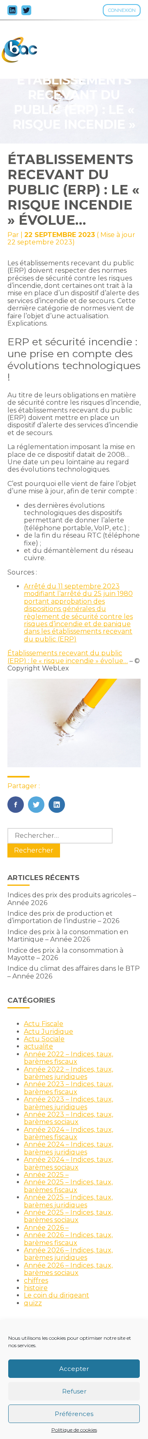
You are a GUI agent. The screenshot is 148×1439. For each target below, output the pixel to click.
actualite (38, 1046)
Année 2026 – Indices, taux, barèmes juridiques (68, 1253)
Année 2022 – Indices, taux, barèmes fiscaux (68, 1057)
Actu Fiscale (43, 1024)
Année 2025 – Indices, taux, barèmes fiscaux (68, 1185)
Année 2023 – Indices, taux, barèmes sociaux (68, 1118)
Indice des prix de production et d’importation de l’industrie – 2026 (63, 917)
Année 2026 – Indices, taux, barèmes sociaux (68, 1269)
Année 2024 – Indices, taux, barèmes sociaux (68, 1163)
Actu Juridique (48, 1031)
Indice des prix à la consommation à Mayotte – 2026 (65, 954)
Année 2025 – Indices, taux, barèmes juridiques (68, 1201)
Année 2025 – (46, 1175)
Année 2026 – (46, 1227)
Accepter (74, 1369)
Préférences (74, 1414)
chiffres (36, 1280)
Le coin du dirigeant (56, 1295)
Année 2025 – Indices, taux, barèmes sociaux (68, 1216)
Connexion (122, 10)
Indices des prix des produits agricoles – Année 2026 (71, 898)
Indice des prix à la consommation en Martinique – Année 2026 (67, 935)
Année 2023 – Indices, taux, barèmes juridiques (68, 1103)
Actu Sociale (44, 1039)
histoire (36, 1288)
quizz (33, 1303)
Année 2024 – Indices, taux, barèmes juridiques (68, 1148)
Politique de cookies (74, 1430)
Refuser (74, 1391)
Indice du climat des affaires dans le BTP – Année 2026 (73, 972)
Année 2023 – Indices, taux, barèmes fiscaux (68, 1087)
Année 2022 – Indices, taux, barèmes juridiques (68, 1073)
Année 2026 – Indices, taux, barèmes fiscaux (68, 1238)
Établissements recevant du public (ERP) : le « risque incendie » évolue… (67, 656)
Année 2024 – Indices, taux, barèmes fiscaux (68, 1133)
